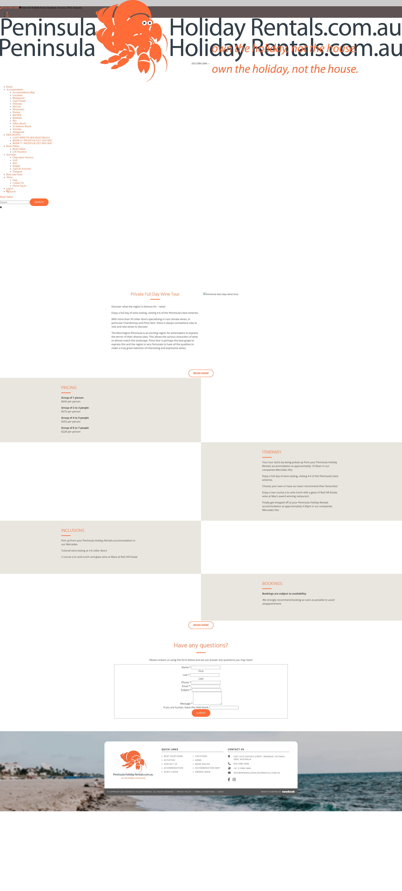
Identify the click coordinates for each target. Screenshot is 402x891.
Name (186, 667)
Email (186, 686)
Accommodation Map (24, 92)
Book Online (12, 146)
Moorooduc (18, 109)
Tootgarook (18, 132)
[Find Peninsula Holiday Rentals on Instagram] (234, 779)
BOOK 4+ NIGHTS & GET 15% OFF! (32, 140)
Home (9, 86)
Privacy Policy (184, 792)
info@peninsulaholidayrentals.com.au (257, 772)
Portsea (16, 112)
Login (220, 792)
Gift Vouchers (20, 152)
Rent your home (14, 174)
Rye (14, 120)
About (9, 177)
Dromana (17, 103)
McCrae (17, 106)
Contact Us (18, 183)
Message (186, 703)
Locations (17, 95)
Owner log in (19, 185)
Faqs (15, 180)
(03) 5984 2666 (200, 63)
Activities (11, 154)
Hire (15, 163)
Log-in (9, 188)
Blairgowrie (18, 98)
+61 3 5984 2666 (242, 768)
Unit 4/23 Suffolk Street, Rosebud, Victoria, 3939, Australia (259, 758)
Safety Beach (19, 123)
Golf (15, 160)
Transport (17, 171)
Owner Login (202, 771)
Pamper (16, 166)
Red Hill (17, 115)
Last (186, 675)
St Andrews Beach (22, 126)
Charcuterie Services (23, 157)
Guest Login (171, 771)
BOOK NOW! (201, 373)
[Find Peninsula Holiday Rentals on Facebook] (229, 779)
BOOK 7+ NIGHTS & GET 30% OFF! (32, 143)
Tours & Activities (22, 168)
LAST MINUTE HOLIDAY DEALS (31, 137)
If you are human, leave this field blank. (186, 707)
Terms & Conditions (205, 792)
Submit (201, 713)
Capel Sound (19, 101)
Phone (186, 682)
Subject (186, 690)
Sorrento (17, 129)
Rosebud (17, 118)
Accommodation (14, 89)
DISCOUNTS (13, 135)
